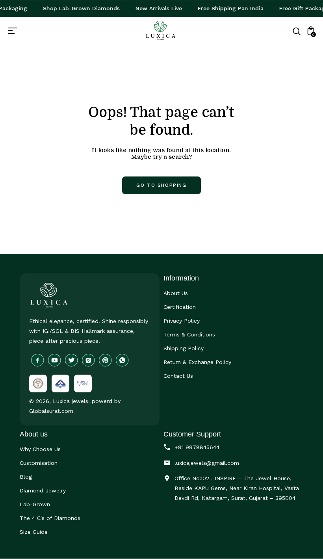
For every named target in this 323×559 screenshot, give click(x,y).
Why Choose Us (40, 449)
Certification (179, 307)
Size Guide (34, 532)
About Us (175, 293)
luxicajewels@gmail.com (206, 463)
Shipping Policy (183, 348)
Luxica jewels (70, 401)
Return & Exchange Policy (197, 362)
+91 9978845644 (196, 447)
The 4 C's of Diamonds (50, 518)
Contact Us (178, 376)
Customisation (39, 463)
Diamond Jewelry (43, 490)
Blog (26, 477)
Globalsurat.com (51, 411)
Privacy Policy (181, 321)
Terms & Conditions (189, 334)
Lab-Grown (35, 504)
